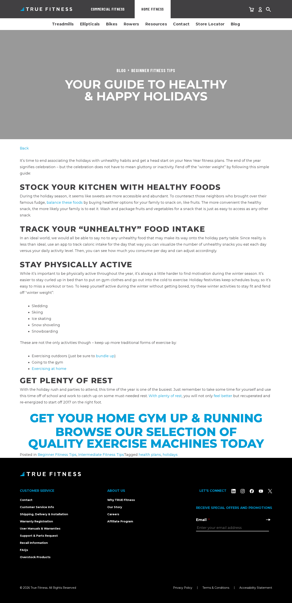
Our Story (114, 507)
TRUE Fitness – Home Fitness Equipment (46, 9)
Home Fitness (152, 9)
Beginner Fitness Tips (57, 454)
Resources (156, 24)
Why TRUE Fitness (121, 500)
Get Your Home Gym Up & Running (146, 418)
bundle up (105, 356)
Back (24, 148)
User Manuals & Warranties (40, 528)
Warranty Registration (36, 521)
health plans (150, 454)
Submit (268, 520)
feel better (223, 396)
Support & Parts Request (39, 535)
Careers (113, 514)
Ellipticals (90, 24)
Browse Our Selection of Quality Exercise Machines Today (146, 438)
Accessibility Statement (255, 587)
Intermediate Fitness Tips (101, 454)
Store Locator (210, 24)
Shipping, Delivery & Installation (44, 514)
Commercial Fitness (108, 9)
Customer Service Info (37, 507)
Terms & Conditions (215, 587)
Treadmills (63, 24)
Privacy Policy (182, 587)
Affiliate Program (120, 521)
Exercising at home (49, 369)
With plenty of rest (165, 396)
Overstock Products (35, 557)
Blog (235, 24)
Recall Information (34, 543)
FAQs (24, 550)
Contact (181, 24)
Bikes (112, 24)
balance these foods (65, 202)
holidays (170, 454)
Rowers (131, 24)
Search (268, 9)
